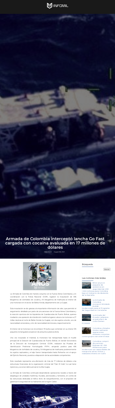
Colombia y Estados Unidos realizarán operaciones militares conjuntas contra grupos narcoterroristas (96, 332)
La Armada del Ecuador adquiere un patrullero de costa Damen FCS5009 (95, 319)
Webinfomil (48, 252)
